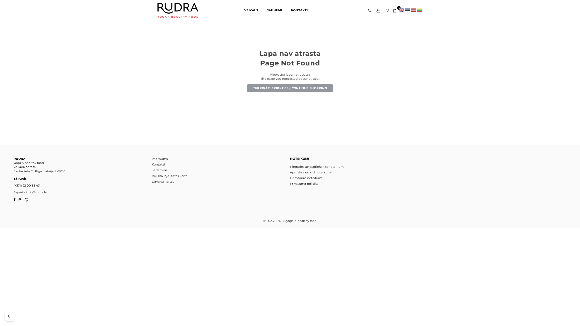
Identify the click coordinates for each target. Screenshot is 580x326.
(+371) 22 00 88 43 (27, 185)
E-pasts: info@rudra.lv (30, 192)
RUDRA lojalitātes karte (170, 176)
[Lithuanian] (420, 10)
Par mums (160, 159)
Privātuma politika (304, 183)
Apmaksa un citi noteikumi (311, 172)
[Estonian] (408, 10)
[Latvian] (414, 10)
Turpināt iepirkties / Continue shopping (290, 88)
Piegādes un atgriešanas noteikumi (317, 166)
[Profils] (378, 10)
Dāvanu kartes (163, 181)
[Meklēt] (370, 10)
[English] (402, 10)
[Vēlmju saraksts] (386, 10)
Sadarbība (160, 170)
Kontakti (158, 164)
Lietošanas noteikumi (306, 178)
